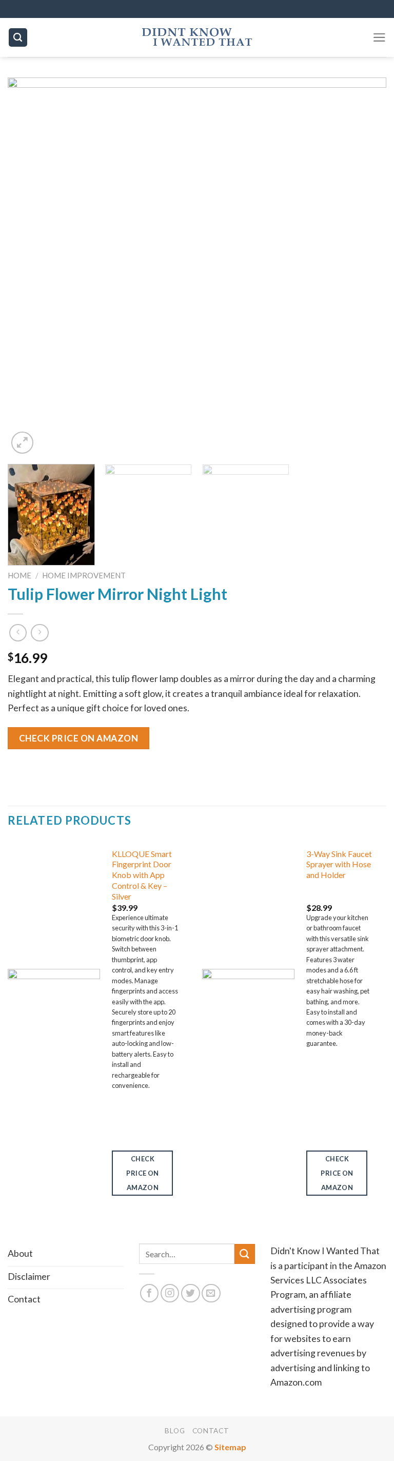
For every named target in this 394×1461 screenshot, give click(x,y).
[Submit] (244, 1254)
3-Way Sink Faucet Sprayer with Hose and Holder (339, 864)
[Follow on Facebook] (149, 1293)
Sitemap (230, 1447)
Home (19, 575)
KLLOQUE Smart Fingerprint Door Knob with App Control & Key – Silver (142, 875)
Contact (210, 1431)
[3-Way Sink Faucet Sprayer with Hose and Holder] (248, 1024)
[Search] (18, 37)
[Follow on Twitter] (190, 1293)
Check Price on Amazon (79, 738)
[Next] (366, 267)
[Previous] (28, 267)
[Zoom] (22, 443)
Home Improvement (84, 575)
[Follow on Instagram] (170, 1293)
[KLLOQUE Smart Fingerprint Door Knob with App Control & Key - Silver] (54, 1024)
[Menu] (379, 37)
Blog (175, 1431)
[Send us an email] (211, 1293)
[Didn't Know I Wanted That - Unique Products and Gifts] (197, 38)
